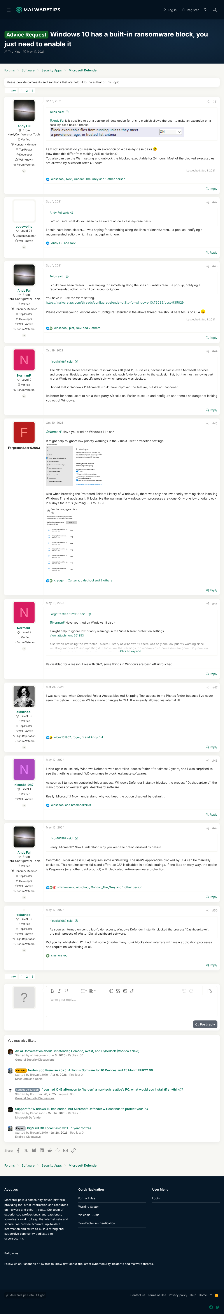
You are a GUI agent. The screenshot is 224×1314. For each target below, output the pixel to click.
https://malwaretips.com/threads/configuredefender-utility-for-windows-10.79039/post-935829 (115, 302)
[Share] (208, 102)
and (63, 243)
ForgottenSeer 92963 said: (68, 614)
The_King (14, 51)
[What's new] (205, 10)
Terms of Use (157, 1295)
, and (78, 737)
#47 (214, 687)
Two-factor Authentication (96, 1223)
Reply (213, 188)
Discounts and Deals (28, 1079)
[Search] (215, 10)
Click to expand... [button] (132, 651)
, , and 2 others (77, 328)
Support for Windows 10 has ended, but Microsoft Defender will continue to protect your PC (81, 1109)
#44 (214, 351)
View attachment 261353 (67, 635)
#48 (214, 760)
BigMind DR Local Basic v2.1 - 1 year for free (53, 1128)
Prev (13, 91)
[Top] (211, 1295)
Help (193, 1295)
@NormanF (54, 432)
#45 (214, 423)
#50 (214, 910)
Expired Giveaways (28, 1136)
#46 (214, 603)
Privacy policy (178, 1295)
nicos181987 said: (62, 361)
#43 (214, 266)
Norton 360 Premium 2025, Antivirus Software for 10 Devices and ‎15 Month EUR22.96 (84, 1070)
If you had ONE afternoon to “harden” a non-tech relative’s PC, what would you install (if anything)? (99, 1089)
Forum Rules (86, 1198)
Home (203, 1295)
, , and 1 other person (88, 179)
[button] (8, 10)
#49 (214, 828)
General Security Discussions (34, 1059)
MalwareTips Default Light (27, 1295)
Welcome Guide (89, 1215)
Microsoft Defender (28, 1117)
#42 (214, 202)
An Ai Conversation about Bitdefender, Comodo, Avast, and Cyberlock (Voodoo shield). (77, 1051)
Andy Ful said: (59, 212)
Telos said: (57, 112)
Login (156, 1198)
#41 (215, 101)
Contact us (137, 1295)
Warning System (89, 1206)
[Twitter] (13, 1272)
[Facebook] (6, 1272)
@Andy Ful (57, 120)
